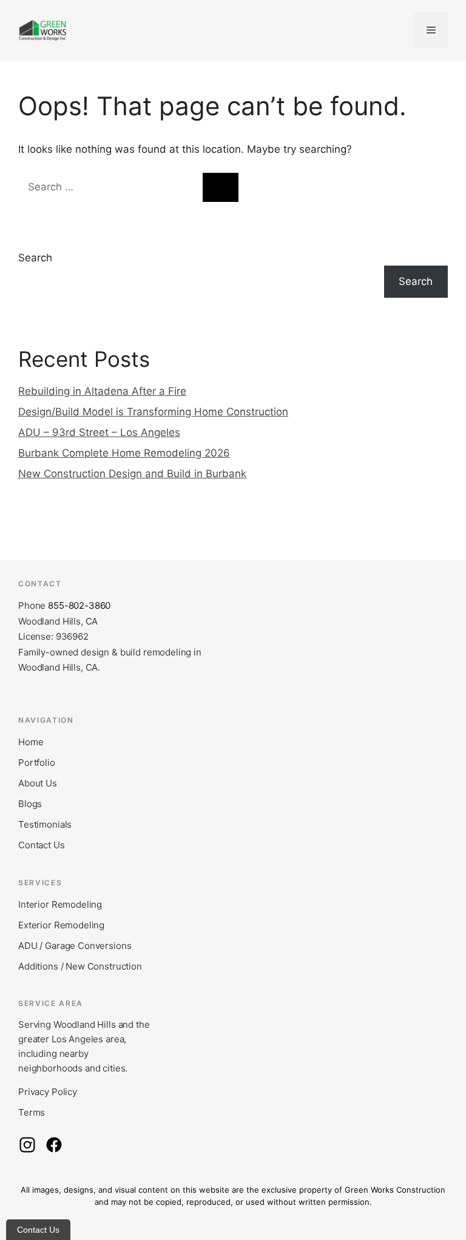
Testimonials (45, 824)
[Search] (220, 187)
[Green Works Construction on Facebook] (54, 1145)
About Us (37, 783)
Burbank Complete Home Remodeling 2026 (124, 453)
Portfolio (36, 762)
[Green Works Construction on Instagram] (27, 1145)
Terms (31, 1112)
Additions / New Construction (80, 966)
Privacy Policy (47, 1092)
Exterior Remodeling (61, 925)
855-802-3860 (79, 605)
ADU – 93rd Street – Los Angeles (99, 432)
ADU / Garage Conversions (74, 945)
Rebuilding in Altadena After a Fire (102, 391)
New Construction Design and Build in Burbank (132, 474)
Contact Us (41, 845)
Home (30, 742)
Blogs (30, 803)
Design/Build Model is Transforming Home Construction (153, 412)
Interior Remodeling (60, 904)
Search (35, 258)
